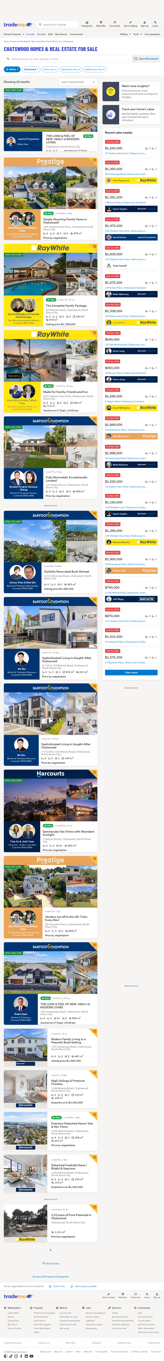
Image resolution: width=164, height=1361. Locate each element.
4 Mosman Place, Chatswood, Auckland (125, 202)
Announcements (145, 1316)
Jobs (88, 1307)
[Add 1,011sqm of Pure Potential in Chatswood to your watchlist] (92, 1208)
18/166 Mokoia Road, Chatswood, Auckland (127, 344)
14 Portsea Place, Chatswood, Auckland (125, 287)
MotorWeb (70, 1343)
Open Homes (39, 1320)
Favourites (135, 1297)
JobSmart (90, 1320)
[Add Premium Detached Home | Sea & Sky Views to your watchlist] (92, 1116)
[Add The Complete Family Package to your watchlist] (92, 248)
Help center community (148, 1332)
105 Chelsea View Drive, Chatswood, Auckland (129, 259)
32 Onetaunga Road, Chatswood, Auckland (127, 458)
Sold (50, 34)
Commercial (76, 34)
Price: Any (49, 69)
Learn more (59, 1286)
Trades (115, 1313)
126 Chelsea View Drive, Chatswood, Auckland (129, 230)
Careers (69, 1351)
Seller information (146, 1328)
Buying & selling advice (70, 1320)
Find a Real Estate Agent (42, 1330)
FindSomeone (154, 1343)
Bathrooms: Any (93, 69)
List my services (119, 1328)
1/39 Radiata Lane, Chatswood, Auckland (126, 507)
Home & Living (14, 1328)
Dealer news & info (68, 1324)
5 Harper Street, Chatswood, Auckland (124, 401)
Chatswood (30, 69)
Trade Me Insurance (13, 1343)
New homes (61, 34)
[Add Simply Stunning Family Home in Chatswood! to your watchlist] (92, 162)
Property (38, 1307)
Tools (136, 34)
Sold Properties (41, 1316)
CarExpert (96, 1343)
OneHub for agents (42, 1324)
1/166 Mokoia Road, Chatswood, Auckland (127, 592)
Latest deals (13, 1313)
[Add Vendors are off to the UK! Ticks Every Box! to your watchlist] (92, 860)
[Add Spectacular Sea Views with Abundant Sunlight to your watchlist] (92, 774)
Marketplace (14, 1307)
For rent (41, 34)
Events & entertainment (123, 1320)
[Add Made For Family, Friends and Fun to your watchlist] (92, 334)
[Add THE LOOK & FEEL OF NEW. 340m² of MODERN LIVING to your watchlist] (92, 92)
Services (116, 1307)
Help (140, 1313)
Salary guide (91, 1328)
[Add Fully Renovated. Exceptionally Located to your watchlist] (92, 420)
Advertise (88, 1351)
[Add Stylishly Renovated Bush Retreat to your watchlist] (92, 515)
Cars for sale (65, 1313)
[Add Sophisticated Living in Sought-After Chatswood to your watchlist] (92, 601)
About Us (58, 1351)
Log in (155, 25)
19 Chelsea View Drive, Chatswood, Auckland (128, 486)
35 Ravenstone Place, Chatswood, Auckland (127, 564)
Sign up (144, 25)
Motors (63, 1307)
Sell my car (65, 1328)
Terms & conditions (119, 1351)
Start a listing (108, 1297)
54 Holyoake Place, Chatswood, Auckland (126, 641)
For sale (30, 34)
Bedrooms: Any (70, 69)
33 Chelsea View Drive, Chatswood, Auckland (128, 316)
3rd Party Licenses (146, 1324)
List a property (152, 34)
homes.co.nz (44, 1343)
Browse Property (13, 34)
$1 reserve (12, 1324)
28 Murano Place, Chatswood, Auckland (125, 373)
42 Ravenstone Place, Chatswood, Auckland (127, 429)
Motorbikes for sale (68, 1316)
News (78, 1351)
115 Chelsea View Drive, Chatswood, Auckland (129, 621)
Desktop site (45, 1351)
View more (131, 672)
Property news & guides (44, 1313)
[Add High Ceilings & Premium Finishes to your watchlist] (92, 1074)
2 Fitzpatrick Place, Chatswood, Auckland (126, 662)
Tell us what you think (85, 1286)
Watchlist (123, 1297)
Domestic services (120, 1316)
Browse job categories (96, 1313)
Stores (11, 1316)
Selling (124, 34)
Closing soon (13, 1320)
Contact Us (156, 1351)
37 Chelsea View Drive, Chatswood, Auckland (128, 153)
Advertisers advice (94, 1324)
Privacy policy (101, 1351)
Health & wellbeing (120, 1324)
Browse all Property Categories (51, 1276)
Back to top (52, 1263)
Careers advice (92, 1316)
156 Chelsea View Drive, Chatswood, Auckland (129, 535)
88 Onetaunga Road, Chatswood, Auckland (127, 174)
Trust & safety (144, 1320)
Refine (12, 69)
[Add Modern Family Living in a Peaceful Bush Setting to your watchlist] (92, 1033)
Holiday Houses (124, 1343)
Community (144, 1307)
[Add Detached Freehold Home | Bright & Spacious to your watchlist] (92, 1159)
